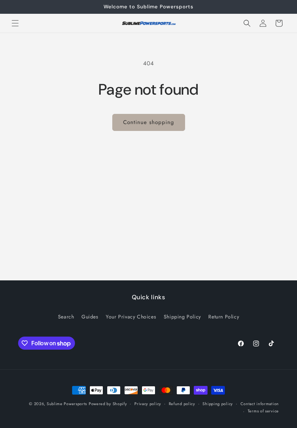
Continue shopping (148, 122)
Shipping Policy (182, 316)
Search (66, 316)
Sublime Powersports (67, 404)
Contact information (259, 404)
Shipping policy (217, 404)
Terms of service (263, 411)
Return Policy (223, 316)
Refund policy (182, 404)
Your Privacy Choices (131, 316)
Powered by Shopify (108, 404)
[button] (15, 23)
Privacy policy (147, 404)
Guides (90, 316)
